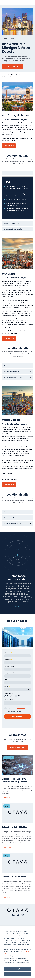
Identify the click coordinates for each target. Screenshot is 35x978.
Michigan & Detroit (8, 76)
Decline (17, 974)
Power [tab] (6, 173)
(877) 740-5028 (17, 915)
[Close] (33, 927)
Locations (22, 74)
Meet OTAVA (12, 74)
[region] (17, 952)
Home (4, 75)
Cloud (4, 924)
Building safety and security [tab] (13, 229)
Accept (17, 969)
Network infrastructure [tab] (11, 223)
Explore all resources (16, 748)
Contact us (8, 146)
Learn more (17, 606)
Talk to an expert (12, 67)
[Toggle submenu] (7, 924)
